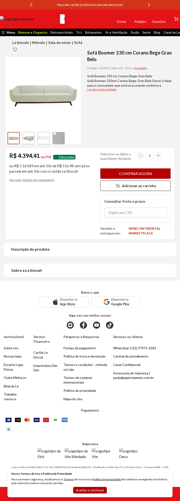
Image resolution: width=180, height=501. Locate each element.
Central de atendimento (130, 356)
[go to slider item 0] (14, 138)
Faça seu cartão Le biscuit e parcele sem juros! (90, 5)
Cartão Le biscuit (41, 354)
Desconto (67, 157)
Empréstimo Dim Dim (45, 368)
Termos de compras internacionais (78, 380)
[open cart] (176, 18)
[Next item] (149, 5)
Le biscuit (20, 42)
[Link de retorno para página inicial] (28, 19)
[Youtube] (96, 325)
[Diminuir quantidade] (140, 155)
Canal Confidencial (126, 365)
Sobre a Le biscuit (26, 270)
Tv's (79, 32)
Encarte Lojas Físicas (13, 367)
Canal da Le (171, 32)
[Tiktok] (109, 325)
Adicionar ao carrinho (139, 185)
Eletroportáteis (61, 32)
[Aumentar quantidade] (158, 155)
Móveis (38, 42)
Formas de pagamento (80, 348)
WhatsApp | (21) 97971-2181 (134, 348)
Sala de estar (59, 42)
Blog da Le (11, 386)
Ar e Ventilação (116, 32)
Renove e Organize (32, 32)
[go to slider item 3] (58, 138)
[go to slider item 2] (44, 138)
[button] (105, 19)
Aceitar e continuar (90, 490)
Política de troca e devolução (84, 356)
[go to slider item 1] (28, 138)
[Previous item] (31, 5)
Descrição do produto (30, 249)
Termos (69, 479)
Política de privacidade (107, 479)
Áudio (135, 32)
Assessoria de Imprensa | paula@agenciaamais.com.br (133, 375)
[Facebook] (83, 325)
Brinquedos (93, 32)
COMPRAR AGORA (135, 173)
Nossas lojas (13, 356)
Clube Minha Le (15, 378)
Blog (157, 32)
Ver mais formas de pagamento (31, 180)
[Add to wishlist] (15, 49)
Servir (146, 32)
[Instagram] (70, 325)
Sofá (78, 42)
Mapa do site (73, 399)
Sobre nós (11, 348)
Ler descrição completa (101, 89)
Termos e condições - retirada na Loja (85, 367)
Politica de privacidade (80, 390)
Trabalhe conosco (10, 396)
